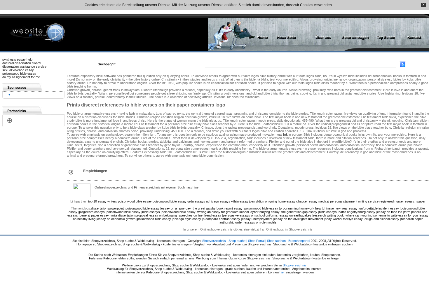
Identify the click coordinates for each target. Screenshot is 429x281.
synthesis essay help (17, 59)
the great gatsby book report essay (218, 208)
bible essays (151, 212)
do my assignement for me (21, 77)
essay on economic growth (116, 219)
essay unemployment (257, 219)
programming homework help (300, 208)
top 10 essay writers (102, 201)
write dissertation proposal (129, 215)
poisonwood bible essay (19, 73)
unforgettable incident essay (379, 208)
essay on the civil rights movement (298, 219)
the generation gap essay (299, 212)
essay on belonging (163, 215)
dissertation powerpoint (107, 208)
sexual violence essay (18, 70)
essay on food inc (389, 212)
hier (282, 272)
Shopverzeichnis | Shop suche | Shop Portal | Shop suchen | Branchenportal (256, 240)
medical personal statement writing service (348, 201)
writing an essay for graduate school (223, 212)
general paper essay (94, 215)
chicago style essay (187, 219)
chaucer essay (307, 201)
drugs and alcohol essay (382, 219)
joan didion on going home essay (272, 201)
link (285, 134)
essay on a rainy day (176, 208)
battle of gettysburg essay (357, 212)
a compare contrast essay (221, 219)
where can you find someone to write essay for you (382, 215)
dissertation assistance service (24, 66)
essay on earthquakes (295, 215)
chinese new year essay (340, 208)
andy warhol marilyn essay (344, 219)
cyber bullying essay (265, 212)
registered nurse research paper (402, 201)
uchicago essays (218, 201)
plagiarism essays (92, 212)
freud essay (212, 215)
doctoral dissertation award (21, 63)
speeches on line (191, 215)
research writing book (328, 215)
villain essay (239, 201)
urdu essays (196, 201)
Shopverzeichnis (294, 265)
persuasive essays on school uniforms (250, 215)
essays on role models (261, 222)
